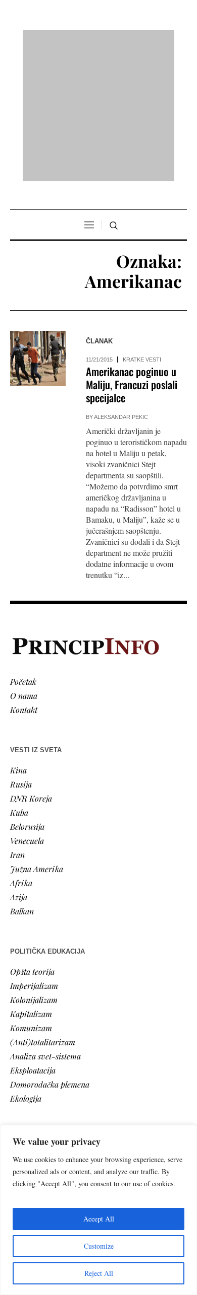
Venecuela (27, 710)
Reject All (98, 1273)
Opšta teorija (32, 841)
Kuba (19, 682)
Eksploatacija (33, 940)
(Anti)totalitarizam (42, 912)
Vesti (18, 1029)
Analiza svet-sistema (45, 926)
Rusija (21, 654)
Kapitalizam (31, 884)
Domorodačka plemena (49, 954)
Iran (17, 725)
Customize (99, 1246)
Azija (18, 767)
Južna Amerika (36, 739)
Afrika (21, 753)
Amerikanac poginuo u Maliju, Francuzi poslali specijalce (131, 255)
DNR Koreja (31, 668)
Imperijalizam (34, 855)
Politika (23, 1043)
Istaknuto (26, 1085)
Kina (18, 640)
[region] (98, 1210)
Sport (19, 1113)
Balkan (22, 781)
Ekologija (25, 968)
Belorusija (27, 696)
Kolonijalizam (34, 870)
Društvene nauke (39, 1071)
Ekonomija (28, 1057)
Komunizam (31, 898)
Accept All (98, 1219)
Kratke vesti (142, 230)
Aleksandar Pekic (121, 287)
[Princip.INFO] (98, 41)
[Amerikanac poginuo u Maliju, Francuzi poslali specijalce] (38, 229)
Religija (23, 1099)
